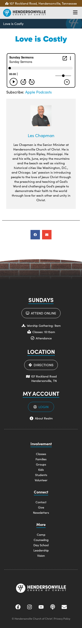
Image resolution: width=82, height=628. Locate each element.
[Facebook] (18, 607)
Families (41, 459)
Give (41, 507)
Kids (41, 469)
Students (41, 475)
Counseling (41, 540)
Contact (41, 502)
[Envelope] (64, 607)
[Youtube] (41, 607)
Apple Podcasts (38, 92)
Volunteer (41, 480)
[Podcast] (52, 607)
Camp (41, 534)
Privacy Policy (62, 618)
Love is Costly (13, 23)
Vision (41, 555)
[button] (35, 234)
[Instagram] (29, 607)
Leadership (41, 550)
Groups (41, 464)
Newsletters (41, 512)
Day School (41, 545)
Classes (41, 454)
